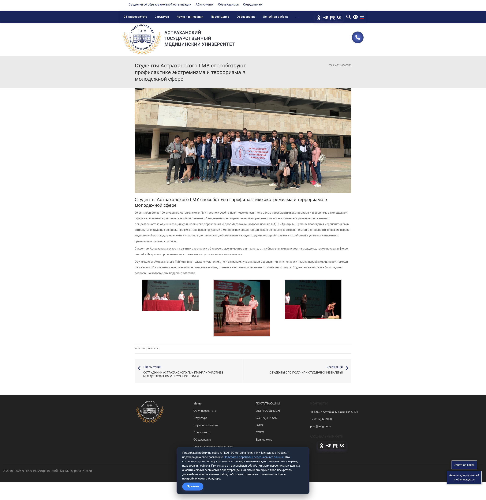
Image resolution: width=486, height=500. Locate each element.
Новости (345, 65)
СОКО (260, 432)
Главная (333, 65)
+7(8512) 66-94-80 (321, 419)
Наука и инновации (190, 16)
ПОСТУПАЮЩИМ (268, 403)
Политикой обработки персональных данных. (254, 457)
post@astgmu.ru (320, 426)
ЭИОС (260, 425)
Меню (197, 403)
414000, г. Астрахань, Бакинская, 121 (334, 411)
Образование (246, 16)
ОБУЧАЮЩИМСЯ (268, 410)
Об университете (135, 16)
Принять (193, 486)
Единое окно (264, 439)
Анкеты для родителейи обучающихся (464, 477)
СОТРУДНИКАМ (267, 417)
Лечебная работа (275, 16)
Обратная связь (464, 465)
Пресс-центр (220, 16)
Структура (162, 16)
